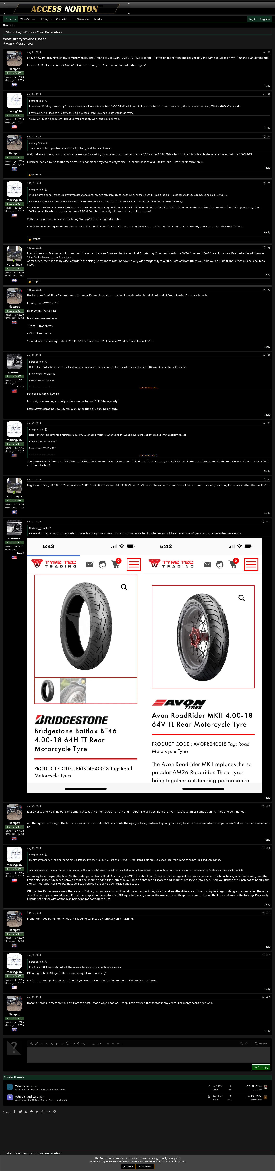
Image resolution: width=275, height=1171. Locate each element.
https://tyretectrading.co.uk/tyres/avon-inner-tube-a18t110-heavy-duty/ (72, 401)
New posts (8, 25)
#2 (269, 94)
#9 (269, 479)
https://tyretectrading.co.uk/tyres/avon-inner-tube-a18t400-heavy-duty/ (72, 409)
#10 (268, 521)
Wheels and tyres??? (29, 1096)
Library (44, 19)
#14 (268, 954)
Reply (267, 85)
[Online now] (14, 260)
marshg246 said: (38, 143)
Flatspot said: (36, 100)
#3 (269, 136)
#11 (268, 805)
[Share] (264, 52)
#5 (269, 247)
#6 (269, 289)
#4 (269, 182)
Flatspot (10, 43)
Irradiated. (20, 1089)
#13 (268, 912)
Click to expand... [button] (149, 387)
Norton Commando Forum (52, 1089)
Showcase (83, 19)
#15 (268, 997)
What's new (27, 19)
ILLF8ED (258, 1089)
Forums (10, 19)
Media (98, 19)
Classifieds (62, 19)
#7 (269, 355)
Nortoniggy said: (38, 528)
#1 (269, 52)
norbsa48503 (255, 1099)
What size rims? (26, 1086)
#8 (269, 422)
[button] (31, 1043)
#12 (268, 848)
